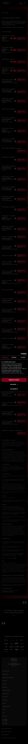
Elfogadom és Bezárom (14, 379)
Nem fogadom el (14, 389)
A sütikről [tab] (23, 357)
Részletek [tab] (14, 357)
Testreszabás (13, 384)
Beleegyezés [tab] (5, 357)
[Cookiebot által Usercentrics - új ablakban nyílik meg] (21, 354)
